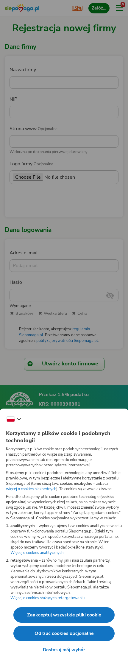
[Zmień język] (14, 419)
